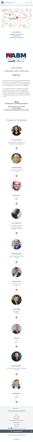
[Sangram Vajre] (16, 289)
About (16, 415)
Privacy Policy (16, 418)
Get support (16, 439)
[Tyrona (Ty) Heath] (16, 148)
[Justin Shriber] (16, 317)
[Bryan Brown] (16, 402)
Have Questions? (18, 431)
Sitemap (16, 426)
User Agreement (16, 422)
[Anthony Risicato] (16, 262)
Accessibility (16, 424)
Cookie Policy (17, 416)
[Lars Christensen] (16, 233)
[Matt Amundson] (16, 374)
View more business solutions (16, 411)
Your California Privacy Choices (16, 420)
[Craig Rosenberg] (16, 176)
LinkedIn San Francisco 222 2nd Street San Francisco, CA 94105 (16, 35)
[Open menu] (31, 2)
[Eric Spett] (16, 346)
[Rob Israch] (16, 203)
